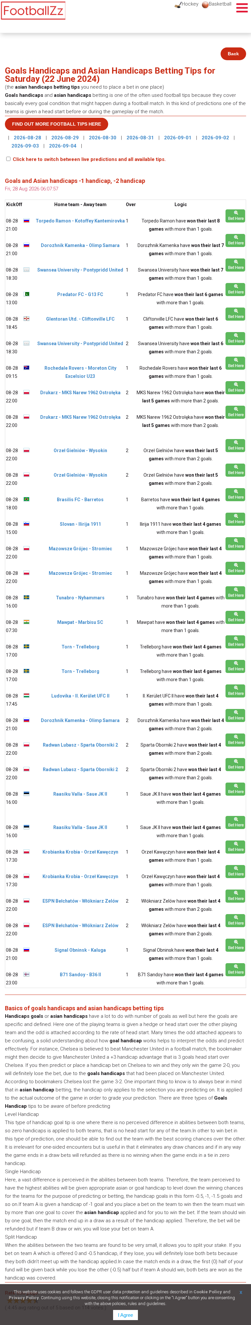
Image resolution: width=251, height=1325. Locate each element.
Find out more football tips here (56, 124)
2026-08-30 (103, 138)
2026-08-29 (65, 138)
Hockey (190, 4)
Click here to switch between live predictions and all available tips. (89, 159)
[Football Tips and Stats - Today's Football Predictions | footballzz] (32, 10)
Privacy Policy (24, 1297)
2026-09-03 (25, 146)
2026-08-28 (28, 138)
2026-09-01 (178, 138)
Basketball (220, 4)
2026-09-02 (216, 138)
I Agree (125, 1315)
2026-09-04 (63, 146)
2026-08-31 (140, 138)
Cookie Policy (207, 1291)
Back (233, 53)
